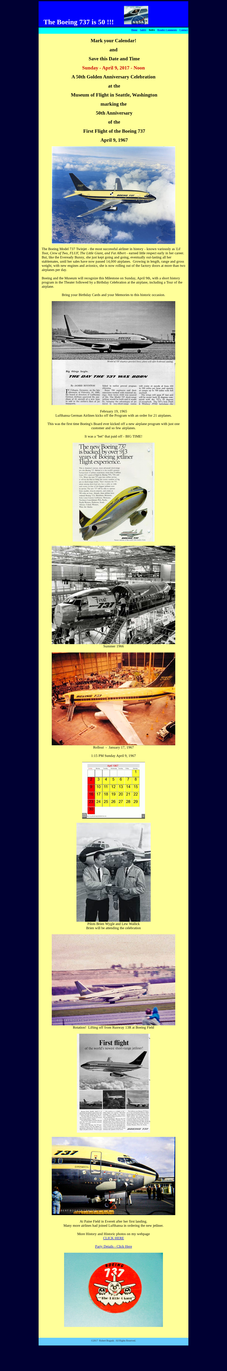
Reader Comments (167, 30)
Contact (183, 30)
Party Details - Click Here (113, 1246)
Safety (143, 30)
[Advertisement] (113, 1362)
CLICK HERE (113, 1238)
